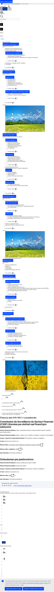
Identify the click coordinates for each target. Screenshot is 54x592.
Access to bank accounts (13, 285)
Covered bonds (11, 148)
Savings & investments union (9, 69)
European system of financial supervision (13, 49)
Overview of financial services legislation (16, 55)
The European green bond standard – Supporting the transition (21, 206)
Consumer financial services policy (15, 284)
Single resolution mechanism (14, 159)
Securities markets (11, 79)
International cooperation (10, 354)
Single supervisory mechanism (14, 157)
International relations (9, 353)
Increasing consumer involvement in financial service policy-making (22, 289)
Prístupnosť (5, 576)
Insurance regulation (12, 172)
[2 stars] (4, 485)
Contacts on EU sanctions (13, 324)
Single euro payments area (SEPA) (15, 300)
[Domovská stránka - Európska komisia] (6, 8)
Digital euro (7, 266)
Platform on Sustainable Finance (12, 223)
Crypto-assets (8, 267)
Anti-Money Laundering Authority (15, 336)
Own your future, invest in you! (9, 537)
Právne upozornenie (7, 575)
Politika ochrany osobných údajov (10, 574)
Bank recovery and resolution (14, 143)
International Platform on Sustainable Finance (14, 225)
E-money (10, 301)
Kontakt (4, 568)
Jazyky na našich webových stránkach (11, 571)
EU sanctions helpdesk (7, 535)
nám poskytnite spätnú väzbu (24, 485)
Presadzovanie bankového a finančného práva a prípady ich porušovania (23, 57)
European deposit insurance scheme (15, 160)
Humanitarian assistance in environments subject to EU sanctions (21, 323)
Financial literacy (8, 307)
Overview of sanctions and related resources (17, 320)
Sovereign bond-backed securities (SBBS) (16, 161)
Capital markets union (12, 85)
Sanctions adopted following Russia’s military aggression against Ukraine (23, 322)
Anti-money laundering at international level (17, 335)
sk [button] (3, 13)
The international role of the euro (15, 345)
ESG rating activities (12, 207)
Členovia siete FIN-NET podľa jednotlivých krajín (13, 413)
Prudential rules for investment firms (15, 84)
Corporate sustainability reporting (12, 132)
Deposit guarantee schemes (13, 144)
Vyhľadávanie (3, 19)
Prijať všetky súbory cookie (13, 588)
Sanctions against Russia (10, 390)
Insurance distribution (12, 173)
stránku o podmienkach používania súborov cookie (35, 583)
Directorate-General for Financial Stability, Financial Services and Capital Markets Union (21, 527)
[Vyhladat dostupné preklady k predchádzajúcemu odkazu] (18, 441)
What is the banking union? (13, 156)
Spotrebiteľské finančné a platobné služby (11, 402)
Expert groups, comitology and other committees (15, 63)
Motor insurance (11, 174)
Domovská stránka (6, 42)
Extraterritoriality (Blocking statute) (15, 346)
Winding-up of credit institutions (14, 145)
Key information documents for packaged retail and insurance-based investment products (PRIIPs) (28, 288)
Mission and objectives (7, 528)
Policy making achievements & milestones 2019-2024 (14, 530)
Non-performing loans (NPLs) (11, 167)
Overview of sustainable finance (12, 200)
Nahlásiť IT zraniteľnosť (8, 570)
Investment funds (11, 81)
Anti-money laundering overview (15, 333)
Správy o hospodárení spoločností (15, 93)
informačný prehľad (14, 453)
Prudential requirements (13, 142)
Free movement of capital (10, 51)
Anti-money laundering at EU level (15, 334)
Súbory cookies (6, 572)
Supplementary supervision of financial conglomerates (16, 168)
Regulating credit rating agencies (14, 82)
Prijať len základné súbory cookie (33, 588)
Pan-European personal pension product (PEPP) (18, 185)
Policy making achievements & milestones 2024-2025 (14, 529)
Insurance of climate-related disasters (15, 175)
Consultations (8, 64)
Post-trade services (12, 80)
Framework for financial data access (12, 269)
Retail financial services (7, 406)
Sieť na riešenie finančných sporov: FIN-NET (17, 290)
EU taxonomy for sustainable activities (16, 204)
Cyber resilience (8, 268)
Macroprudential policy (13, 146)
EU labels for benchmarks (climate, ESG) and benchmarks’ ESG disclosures (24, 217)
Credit (9, 283)
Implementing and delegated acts (14, 56)
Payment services (11, 299)
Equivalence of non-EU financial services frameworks (16, 351)
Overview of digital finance (11, 264)
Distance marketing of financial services (16, 287)
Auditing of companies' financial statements (17, 95)
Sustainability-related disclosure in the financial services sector (21, 218)
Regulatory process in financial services (13, 48)
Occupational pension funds (13, 184)
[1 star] (3, 485)
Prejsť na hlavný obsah (6, 1)
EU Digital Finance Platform (9, 536)
